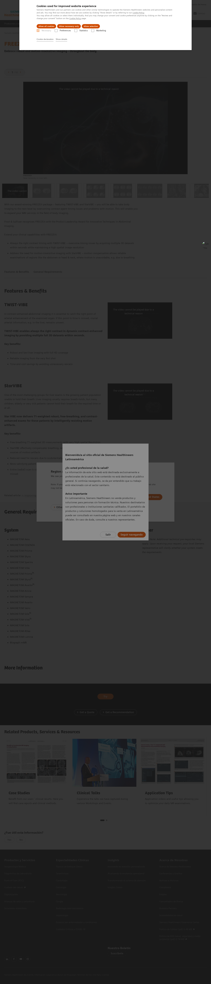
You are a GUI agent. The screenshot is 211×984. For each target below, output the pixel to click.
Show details (61, 39)
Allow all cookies (46, 26)
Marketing (101, 30)
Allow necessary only (69, 26)
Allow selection (91, 26)
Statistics (83, 30)
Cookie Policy (138, 12)
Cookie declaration (45, 39)
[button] (205, 245)
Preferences (65, 30)
